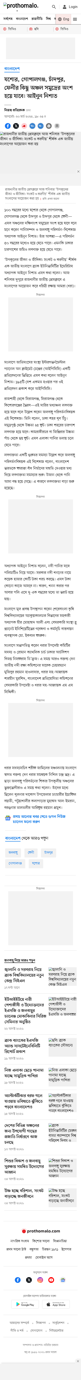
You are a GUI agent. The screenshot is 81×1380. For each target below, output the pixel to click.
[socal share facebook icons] (8, 128)
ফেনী (31, 852)
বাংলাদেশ (22, 19)
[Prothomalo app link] (25, 1304)
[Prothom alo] (21, 7)
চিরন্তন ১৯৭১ (50, 1249)
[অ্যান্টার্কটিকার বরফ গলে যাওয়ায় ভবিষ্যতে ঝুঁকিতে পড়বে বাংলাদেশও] (63, 1104)
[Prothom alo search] (54, 7)
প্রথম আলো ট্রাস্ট (16, 1249)
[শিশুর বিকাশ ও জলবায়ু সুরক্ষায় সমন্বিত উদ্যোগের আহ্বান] (63, 1170)
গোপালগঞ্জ (15, 863)
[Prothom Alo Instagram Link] (42, 1281)
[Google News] (63, 1280)
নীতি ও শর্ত (17, 1331)
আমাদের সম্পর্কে (19, 1323)
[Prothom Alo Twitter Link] (31, 1281)
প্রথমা (28, 1257)
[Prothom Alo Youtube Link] (53, 1281)
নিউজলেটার (56, 1331)
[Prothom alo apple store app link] (56, 1304)
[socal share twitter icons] (17, 128)
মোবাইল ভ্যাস (44, 1257)
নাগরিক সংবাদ (20, 1241)
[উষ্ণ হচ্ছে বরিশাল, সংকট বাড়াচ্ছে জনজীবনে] (63, 1197)
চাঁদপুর (48, 852)
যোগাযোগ (36, 1331)
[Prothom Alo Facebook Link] (19, 1281)
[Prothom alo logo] (40, 1232)
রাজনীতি (37, 19)
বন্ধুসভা (34, 1249)
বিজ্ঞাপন (41, 1323)
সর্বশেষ (8, 19)
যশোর (36, 863)
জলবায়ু (13, 852)
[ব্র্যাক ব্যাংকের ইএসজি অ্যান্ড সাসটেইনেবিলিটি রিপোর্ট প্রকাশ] (63, 1049)
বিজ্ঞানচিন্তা (60, 1241)
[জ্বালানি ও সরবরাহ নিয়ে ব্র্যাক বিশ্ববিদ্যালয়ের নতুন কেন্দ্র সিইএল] (63, 978)
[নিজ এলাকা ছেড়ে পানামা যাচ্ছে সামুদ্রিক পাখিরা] (63, 1077)
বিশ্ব (48, 19)
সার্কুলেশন (58, 1323)
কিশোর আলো (41, 1241)
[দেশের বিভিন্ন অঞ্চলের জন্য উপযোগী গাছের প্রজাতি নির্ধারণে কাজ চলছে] (63, 1137)
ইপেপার (66, 1249)
